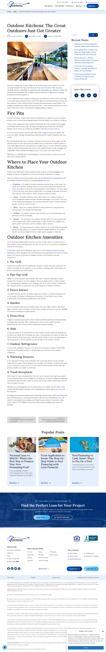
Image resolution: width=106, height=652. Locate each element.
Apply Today (40, 517)
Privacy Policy (56, 577)
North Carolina (43, 558)
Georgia (30, 560)
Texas (40, 552)
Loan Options (48, 6)
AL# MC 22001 (73, 556)
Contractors (69, 6)
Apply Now (91, 6)
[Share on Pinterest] (95, 95)
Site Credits (10, 577)
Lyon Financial (61, 395)
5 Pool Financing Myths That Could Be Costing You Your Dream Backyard (85, 76)
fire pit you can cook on (50, 129)
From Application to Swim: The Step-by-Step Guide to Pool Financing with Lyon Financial (85, 52)
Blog (15, 12)
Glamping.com (46, 90)
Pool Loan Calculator (14, 550)
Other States (54, 555)
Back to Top (42, 569)
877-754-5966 (63, 2)
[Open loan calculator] (4, 647)
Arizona (29, 552)
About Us (78, 6)
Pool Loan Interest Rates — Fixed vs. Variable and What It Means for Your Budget (85, 68)
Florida (29, 558)
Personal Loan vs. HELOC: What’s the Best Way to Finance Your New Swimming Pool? (86, 60)
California (30, 555)
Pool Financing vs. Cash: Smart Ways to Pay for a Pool (83, 458)
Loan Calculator (59, 6)
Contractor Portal (93, 2)
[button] (103, 631)
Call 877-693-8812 (63, 517)
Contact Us (73, 569)
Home (9, 12)
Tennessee (53, 552)
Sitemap (33, 577)
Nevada (40, 555)
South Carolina (43, 560)
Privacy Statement (13, 559)
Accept (86, 648)
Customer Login (78, 2)
